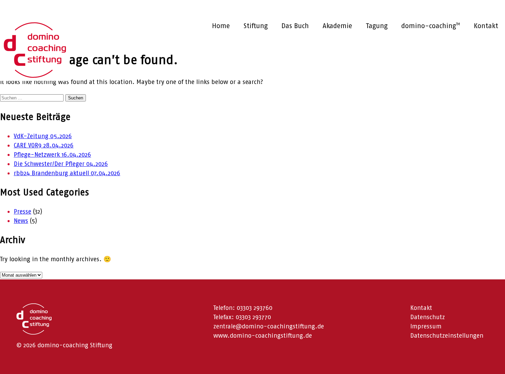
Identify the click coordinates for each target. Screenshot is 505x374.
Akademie (337, 26)
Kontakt (486, 26)
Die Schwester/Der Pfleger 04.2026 (61, 164)
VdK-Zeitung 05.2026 (43, 136)
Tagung (377, 26)
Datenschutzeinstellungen (446, 335)
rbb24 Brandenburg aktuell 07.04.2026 (67, 173)
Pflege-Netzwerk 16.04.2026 (52, 154)
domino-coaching (430, 26)
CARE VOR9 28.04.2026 (44, 145)
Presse (22, 211)
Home (221, 26)
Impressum (425, 326)
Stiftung (256, 26)
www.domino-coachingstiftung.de (262, 335)
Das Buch (295, 26)
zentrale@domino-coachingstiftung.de (268, 326)
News (21, 221)
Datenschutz (427, 317)
